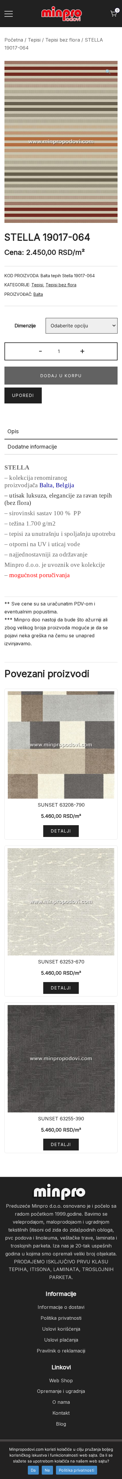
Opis (13, 431)
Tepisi (34, 40)
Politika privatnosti (61, 1318)
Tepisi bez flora (62, 40)
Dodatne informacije (32, 447)
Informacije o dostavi (61, 1307)
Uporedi (23, 395)
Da (33, 1470)
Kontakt (61, 1413)
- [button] (40, 351)
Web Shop (61, 1380)
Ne (47, 1470)
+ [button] (82, 351)
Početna (13, 40)
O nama (61, 1402)
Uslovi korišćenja (61, 1329)
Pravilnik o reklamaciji (61, 1351)
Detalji (61, 830)
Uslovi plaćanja (61, 1340)
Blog (61, 1424)
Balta (38, 294)
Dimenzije (25, 326)
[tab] (61, 431)
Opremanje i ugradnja (61, 1391)
